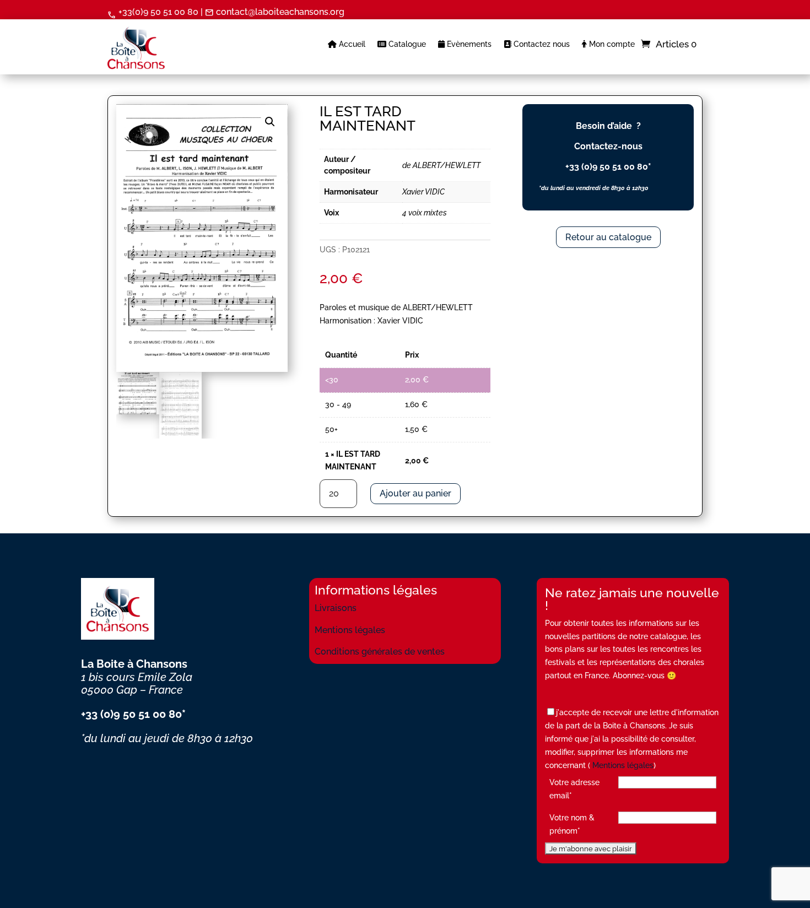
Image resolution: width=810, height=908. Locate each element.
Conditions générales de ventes (380, 651)
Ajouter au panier (415, 493)
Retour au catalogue (608, 237)
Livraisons (336, 608)
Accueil (351, 44)
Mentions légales (350, 630)
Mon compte (611, 44)
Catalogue (406, 44)
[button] (270, 122)
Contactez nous (540, 44)
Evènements (468, 44)
